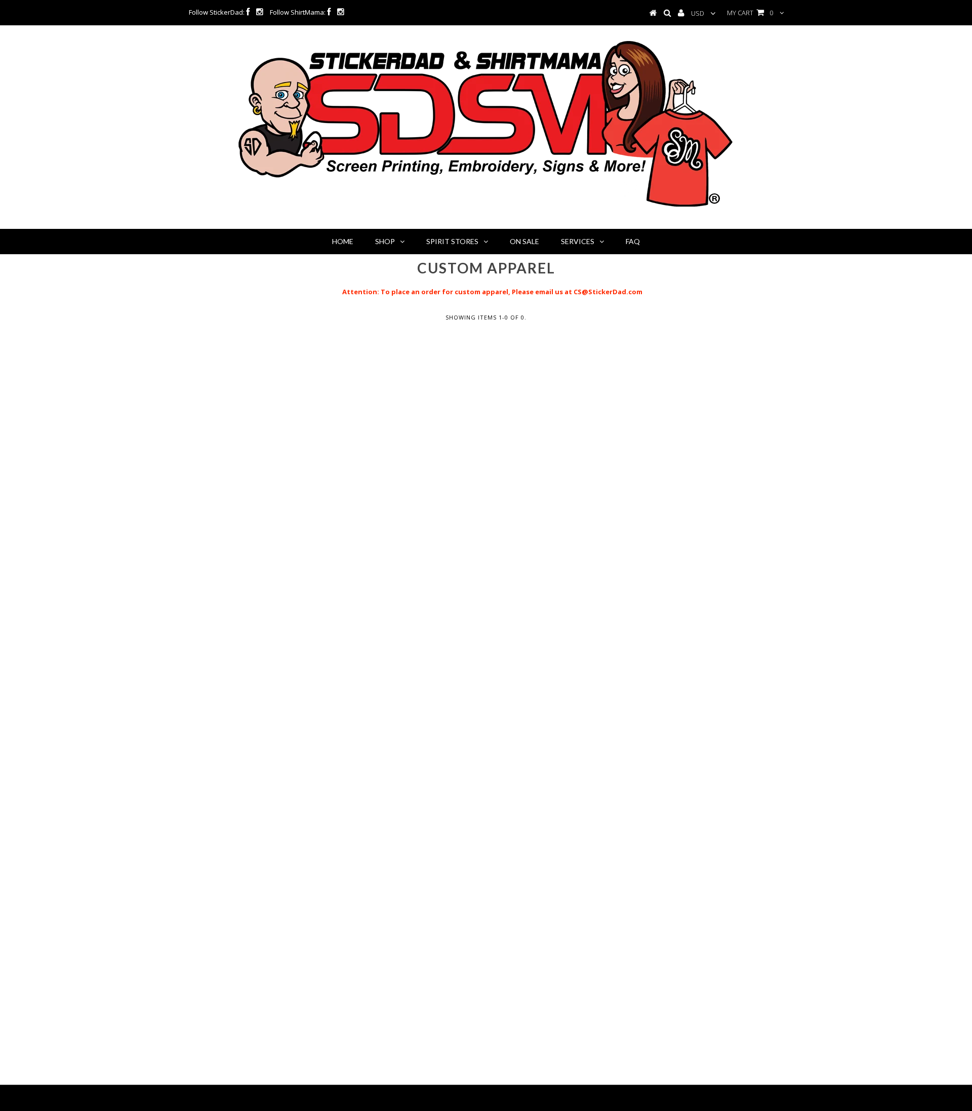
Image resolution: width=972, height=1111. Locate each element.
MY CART (750, 12)
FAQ (633, 241)
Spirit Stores (452, 241)
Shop (385, 241)
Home (342, 241)
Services (577, 241)
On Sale (524, 241)
